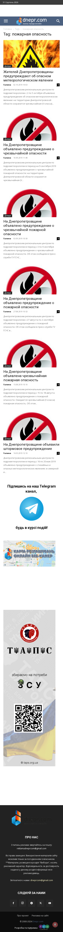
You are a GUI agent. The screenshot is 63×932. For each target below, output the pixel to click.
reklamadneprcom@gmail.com (31, 848)
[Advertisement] (31, 10)
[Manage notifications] (55, 924)
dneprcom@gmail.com (41, 880)
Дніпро (7, 66)
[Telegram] (31, 903)
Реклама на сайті (40, 915)
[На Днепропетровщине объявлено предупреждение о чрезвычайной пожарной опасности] (31, 202)
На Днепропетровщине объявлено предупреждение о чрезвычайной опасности (28, 149)
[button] (5, 21)
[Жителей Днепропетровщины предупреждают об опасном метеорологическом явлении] (31, 54)
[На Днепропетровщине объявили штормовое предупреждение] (31, 425)
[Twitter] (40, 903)
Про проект (23, 915)
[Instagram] (22, 903)
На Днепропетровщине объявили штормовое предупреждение (31, 446)
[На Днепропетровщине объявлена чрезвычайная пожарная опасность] (31, 352)
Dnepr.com (38, 921)
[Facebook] (13, 903)
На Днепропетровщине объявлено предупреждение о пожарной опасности (28, 303)
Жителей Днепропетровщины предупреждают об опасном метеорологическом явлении (28, 76)
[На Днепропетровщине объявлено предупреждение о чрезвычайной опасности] (31, 126)
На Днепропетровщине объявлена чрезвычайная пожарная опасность (25, 376)
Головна (7, 29)
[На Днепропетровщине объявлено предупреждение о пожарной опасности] (31, 279)
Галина (7, 84)
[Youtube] (49, 903)
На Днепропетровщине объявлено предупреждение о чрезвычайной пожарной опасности (28, 227)
